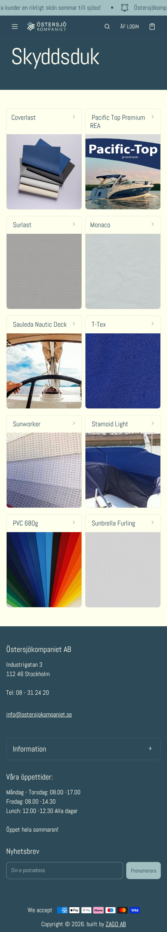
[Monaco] (122, 262)
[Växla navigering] (14, 26)
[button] (107, 26)
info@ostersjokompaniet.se (39, 714)
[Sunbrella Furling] (122, 561)
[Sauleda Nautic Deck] (44, 362)
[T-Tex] (122, 362)
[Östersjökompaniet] (46, 26)
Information (29, 749)
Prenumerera (143, 870)
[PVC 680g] (44, 561)
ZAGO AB (116, 924)
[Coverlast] (44, 159)
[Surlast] (44, 262)
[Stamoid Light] (122, 461)
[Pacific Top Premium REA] (122, 159)
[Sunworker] (44, 461)
